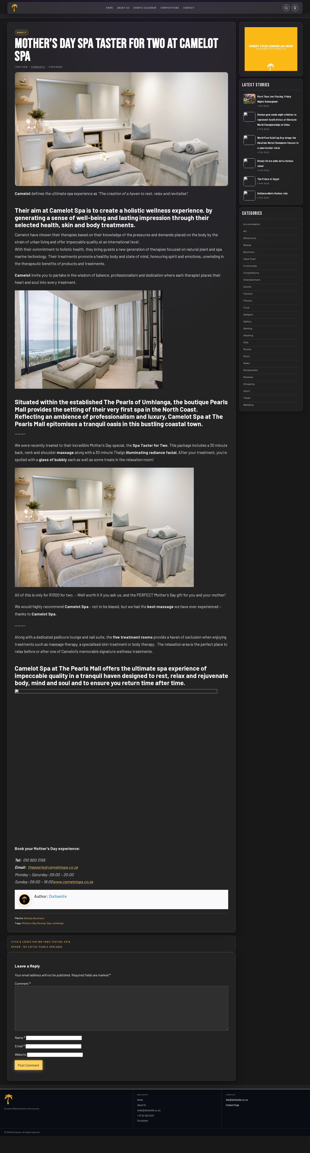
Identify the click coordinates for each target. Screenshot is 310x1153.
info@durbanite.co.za (237, 1099)
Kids (245, 342)
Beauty (28, 918)
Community (250, 265)
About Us (123, 7)
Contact (188, 7)
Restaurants (250, 369)
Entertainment (251, 279)
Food (246, 307)
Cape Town (249, 258)
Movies (247, 349)
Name (20, 1038)
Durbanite (38, 66)
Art (245, 231)
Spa (49, 923)
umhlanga (57, 923)
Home (109, 7)
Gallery (247, 321)
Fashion (248, 293)
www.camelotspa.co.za (73, 881)
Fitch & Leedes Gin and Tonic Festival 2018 (40, 941)
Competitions (170, 7)
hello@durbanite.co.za (148, 1110)
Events (247, 286)
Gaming (247, 328)
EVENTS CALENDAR (145, 7)
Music (246, 356)
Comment (23, 983)
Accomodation (251, 224)
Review (41, 923)
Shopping (249, 383)
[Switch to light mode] (295, 7)
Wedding (248, 404)
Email (20, 1046)
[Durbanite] (14, 8)
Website (20, 1054)
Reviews (248, 376)
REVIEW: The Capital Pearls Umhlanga (36, 946)
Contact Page (232, 1105)
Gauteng (248, 335)
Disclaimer (142, 1120)
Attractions (249, 237)
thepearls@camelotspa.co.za (53, 867)
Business (38, 918)
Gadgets (248, 314)
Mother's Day (29, 923)
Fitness (247, 300)
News (246, 363)
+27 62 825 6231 (145, 1115)
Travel (246, 397)
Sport (246, 390)
